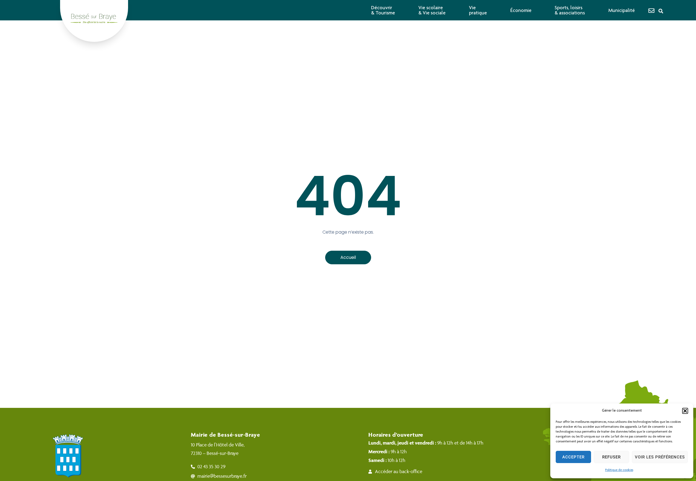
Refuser (611, 457)
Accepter (573, 457)
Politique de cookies (619, 470)
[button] (685, 411)
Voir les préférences (660, 457)
